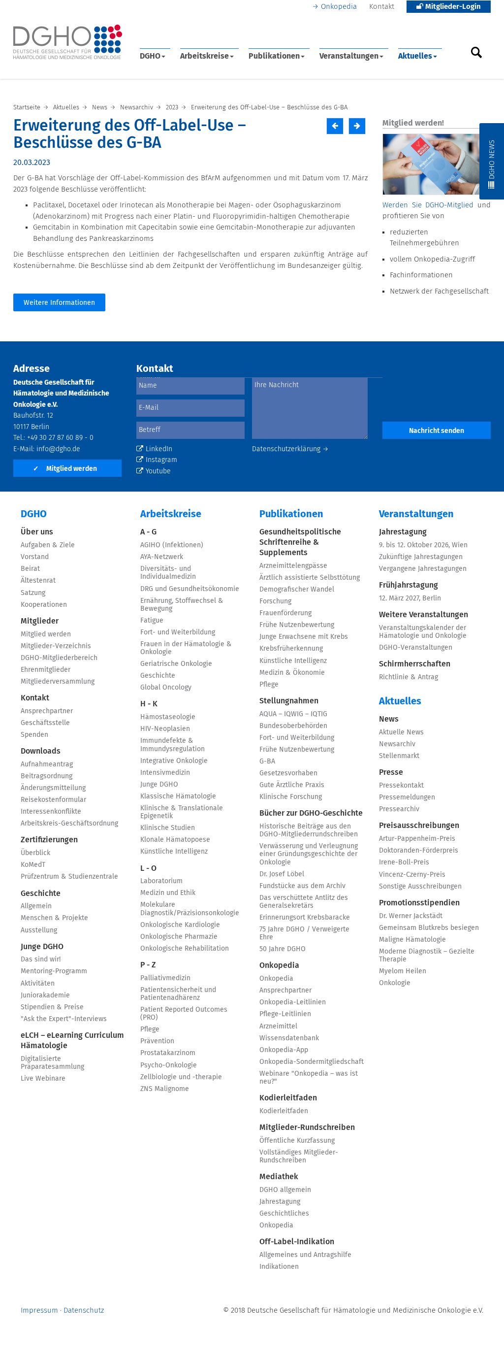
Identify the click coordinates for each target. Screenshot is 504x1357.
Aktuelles (415, 56)
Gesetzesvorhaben (288, 773)
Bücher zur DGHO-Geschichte (311, 813)
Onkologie (394, 983)
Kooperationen (44, 604)
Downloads (41, 751)
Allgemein (36, 906)
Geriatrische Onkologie (176, 664)
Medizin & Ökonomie (292, 672)
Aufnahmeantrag (47, 764)
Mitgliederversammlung (57, 681)
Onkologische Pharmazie (179, 936)
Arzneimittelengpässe (293, 566)
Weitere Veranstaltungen (423, 615)
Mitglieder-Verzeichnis (56, 646)
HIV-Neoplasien (165, 729)
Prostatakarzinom (167, 1053)
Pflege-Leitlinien (285, 1014)
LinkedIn (159, 449)
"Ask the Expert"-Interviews (64, 1019)
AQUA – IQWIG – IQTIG (293, 714)
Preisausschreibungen (419, 825)
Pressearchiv (399, 809)
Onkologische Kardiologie (180, 925)
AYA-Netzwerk (161, 557)
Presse (391, 772)
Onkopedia (339, 6)
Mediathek (278, 1177)
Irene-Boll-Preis (404, 862)
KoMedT (33, 864)
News (389, 719)
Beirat (30, 568)
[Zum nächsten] (357, 126)
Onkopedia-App (283, 1050)
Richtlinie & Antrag (408, 677)
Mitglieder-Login (452, 6)
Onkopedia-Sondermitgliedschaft (311, 1062)
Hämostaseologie (167, 717)
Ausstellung (39, 930)
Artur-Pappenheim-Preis (417, 838)
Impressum (39, 1310)
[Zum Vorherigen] (335, 126)
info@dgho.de (58, 449)
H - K (149, 704)
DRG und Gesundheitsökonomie (189, 589)
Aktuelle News (401, 732)
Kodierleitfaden (288, 1098)
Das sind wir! (41, 959)
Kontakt (381, 6)
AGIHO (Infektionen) (171, 545)
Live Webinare (43, 1078)
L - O (148, 868)
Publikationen (274, 56)
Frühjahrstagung (408, 585)
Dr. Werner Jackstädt (410, 916)
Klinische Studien (167, 828)
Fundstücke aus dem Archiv (302, 886)
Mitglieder (40, 621)
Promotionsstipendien (419, 903)
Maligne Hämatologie (412, 939)
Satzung (33, 593)
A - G (148, 532)
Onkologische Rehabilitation (184, 948)
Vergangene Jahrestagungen (423, 568)
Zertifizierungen (49, 840)
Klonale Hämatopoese (175, 839)
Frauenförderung (285, 613)
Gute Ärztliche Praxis (291, 785)
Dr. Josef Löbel (281, 874)
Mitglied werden (65, 468)
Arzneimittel (278, 1026)
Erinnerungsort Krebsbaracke (304, 917)
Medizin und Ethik (167, 893)
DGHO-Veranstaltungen (415, 647)
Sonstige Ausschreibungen (420, 886)
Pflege (149, 1029)
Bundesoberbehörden (293, 726)
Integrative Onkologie (174, 761)
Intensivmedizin (165, 772)
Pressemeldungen (407, 797)
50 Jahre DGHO (282, 949)
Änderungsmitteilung (53, 788)
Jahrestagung (279, 1201)
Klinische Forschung (290, 797)
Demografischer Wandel (296, 589)
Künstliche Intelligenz (174, 851)
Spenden (34, 734)
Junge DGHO (42, 947)
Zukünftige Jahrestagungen (421, 557)
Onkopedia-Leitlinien (292, 1002)
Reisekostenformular (53, 799)
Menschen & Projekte (54, 918)
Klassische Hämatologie (178, 796)
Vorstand (35, 557)
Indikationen (279, 1266)
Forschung (275, 601)
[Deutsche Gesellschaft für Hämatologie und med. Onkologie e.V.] (67, 42)
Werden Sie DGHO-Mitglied (427, 205)
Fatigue (151, 620)
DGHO (150, 56)
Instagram (161, 460)
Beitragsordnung (46, 776)
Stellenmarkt (399, 756)
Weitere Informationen (59, 302)
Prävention (157, 1041)
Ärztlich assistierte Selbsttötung (309, 577)
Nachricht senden (436, 431)
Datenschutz (83, 1310)
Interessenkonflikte (51, 811)
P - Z (148, 965)
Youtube (158, 471)
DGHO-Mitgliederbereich (59, 658)
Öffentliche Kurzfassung (297, 1140)
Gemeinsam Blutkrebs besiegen (429, 928)
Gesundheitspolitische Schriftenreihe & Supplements (300, 542)
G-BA (267, 761)
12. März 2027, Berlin (410, 598)
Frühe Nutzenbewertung (296, 625)
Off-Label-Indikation (296, 1242)
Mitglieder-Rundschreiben (307, 1127)
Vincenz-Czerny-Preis (412, 874)
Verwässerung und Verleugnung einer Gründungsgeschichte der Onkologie (308, 854)
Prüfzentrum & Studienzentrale (69, 876)
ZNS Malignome (164, 1089)
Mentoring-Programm (54, 971)
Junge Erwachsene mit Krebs (303, 636)
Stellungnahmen (288, 701)
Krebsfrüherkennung (291, 648)
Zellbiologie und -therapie (181, 1077)
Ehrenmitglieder (45, 669)
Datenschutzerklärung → (290, 449)
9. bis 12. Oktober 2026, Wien (423, 545)
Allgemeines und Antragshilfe (305, 1255)
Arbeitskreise (204, 56)
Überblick (35, 853)
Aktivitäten (38, 983)
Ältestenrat (38, 580)
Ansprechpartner (47, 711)
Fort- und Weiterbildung (177, 632)
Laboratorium (161, 881)
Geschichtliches (284, 1213)
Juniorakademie (45, 995)
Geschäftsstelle (45, 723)
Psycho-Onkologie (168, 1065)
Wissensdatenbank (289, 1038)
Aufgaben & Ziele (48, 545)
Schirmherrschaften (414, 664)
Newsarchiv (397, 744)
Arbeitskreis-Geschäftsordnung (69, 823)
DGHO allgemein (285, 1190)
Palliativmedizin (165, 978)
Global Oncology (165, 687)
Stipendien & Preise (52, 1007)
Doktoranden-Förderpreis (418, 850)
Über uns (37, 532)
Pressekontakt (401, 785)
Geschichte (41, 893)
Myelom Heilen (402, 971)
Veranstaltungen (348, 56)
